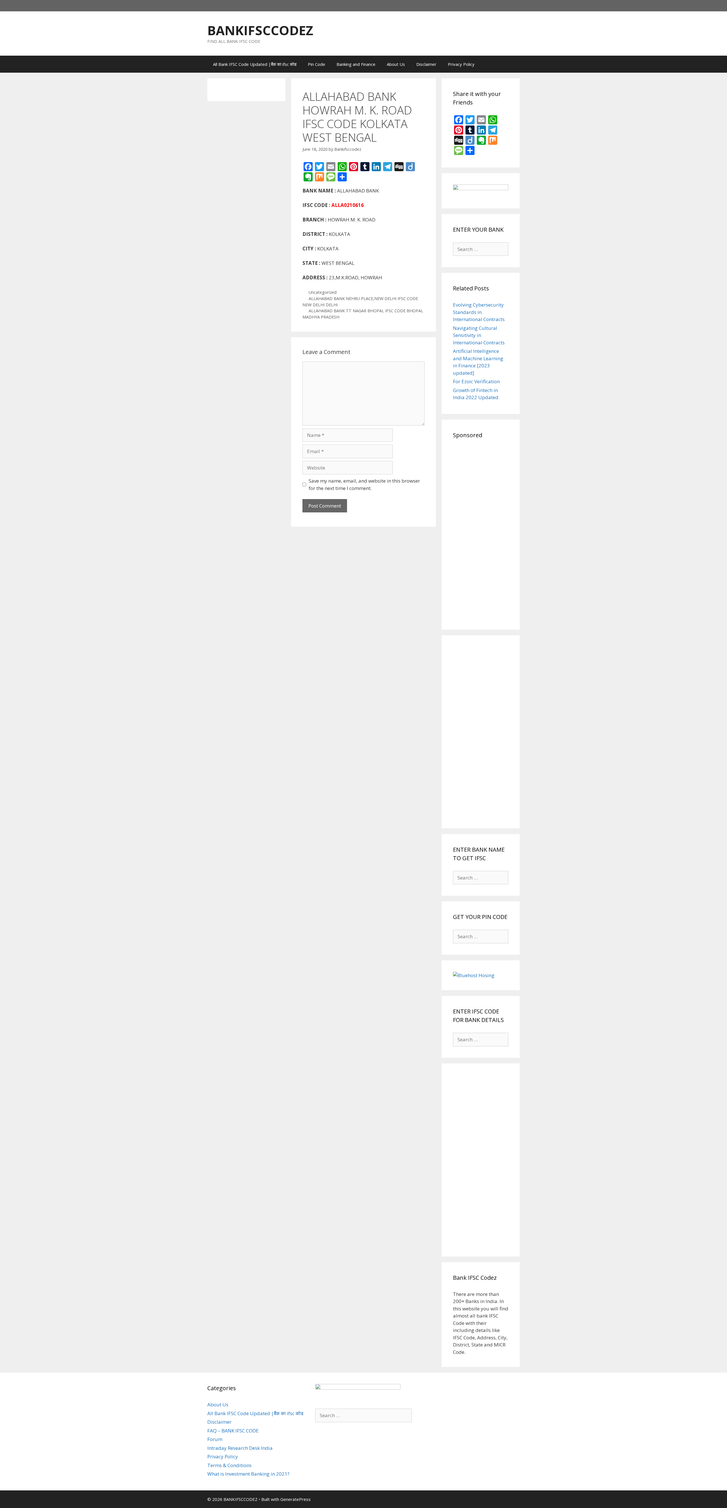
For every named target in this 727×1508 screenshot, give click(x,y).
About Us (396, 64)
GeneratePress (295, 1499)
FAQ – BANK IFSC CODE (233, 1430)
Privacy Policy (461, 64)
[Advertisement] (480, 533)
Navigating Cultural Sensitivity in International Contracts (479, 335)
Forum (214, 1439)
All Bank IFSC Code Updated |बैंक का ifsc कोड (254, 64)
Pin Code (316, 64)
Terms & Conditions (229, 1465)
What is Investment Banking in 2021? (248, 1474)
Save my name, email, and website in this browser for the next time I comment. (364, 484)
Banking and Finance (356, 64)
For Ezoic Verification (476, 381)
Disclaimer (426, 64)
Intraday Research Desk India (240, 1448)
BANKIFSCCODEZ (260, 30)
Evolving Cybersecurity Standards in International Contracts (479, 311)
